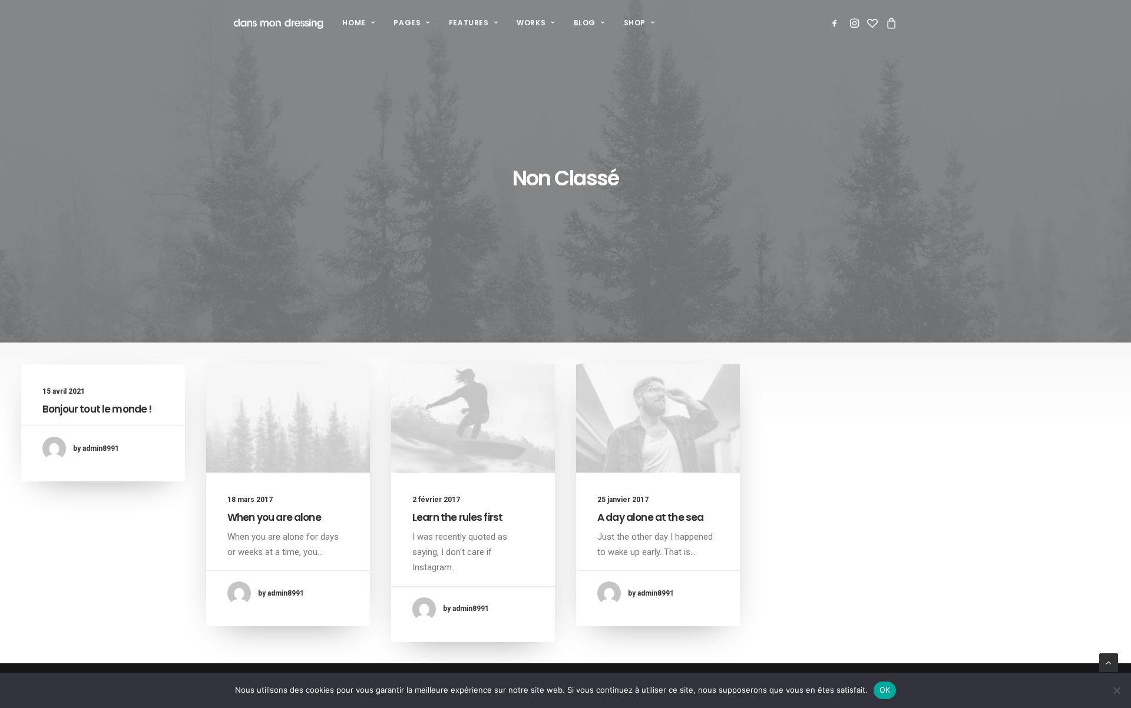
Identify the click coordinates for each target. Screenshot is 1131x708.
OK (885, 689)
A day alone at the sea (650, 517)
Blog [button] (585, 23)
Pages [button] (407, 23)
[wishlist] (872, 23)
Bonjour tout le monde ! (96, 409)
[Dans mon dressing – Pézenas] (278, 23)
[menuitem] (358, 23)
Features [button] (469, 23)
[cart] (890, 23)
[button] (836, 23)
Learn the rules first (457, 517)
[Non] (1116, 690)
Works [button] (531, 23)
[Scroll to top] (1108, 662)
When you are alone (274, 517)
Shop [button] (635, 23)
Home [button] (353, 23)
